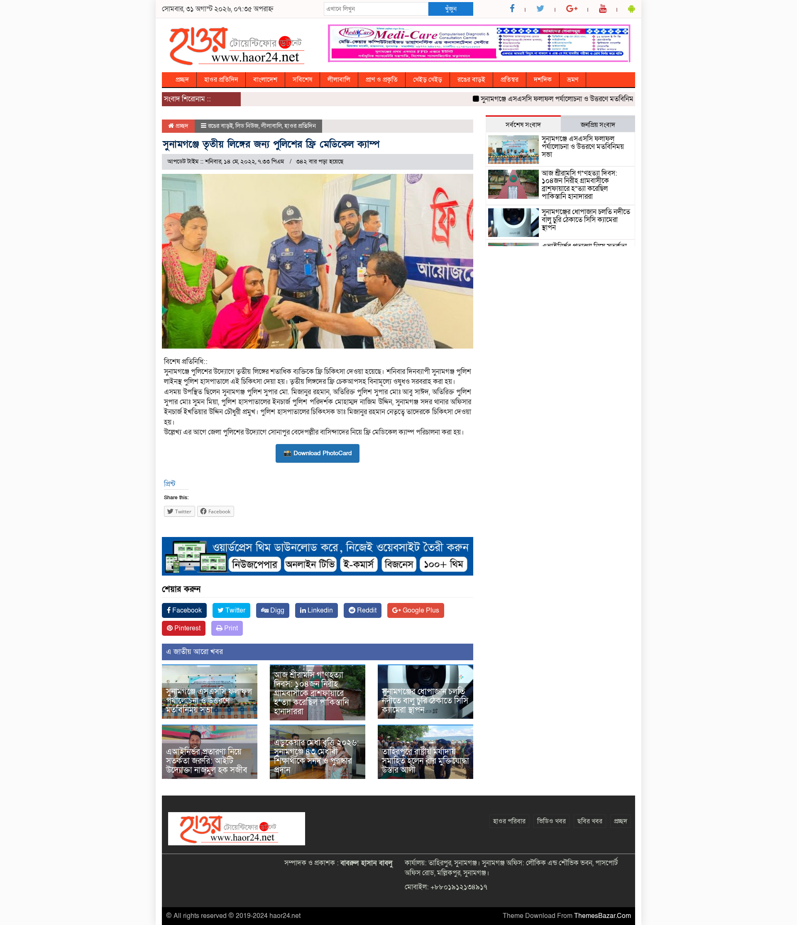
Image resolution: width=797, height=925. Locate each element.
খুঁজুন (451, 9)
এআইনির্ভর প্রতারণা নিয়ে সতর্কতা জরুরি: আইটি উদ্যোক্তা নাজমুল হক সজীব (206, 761)
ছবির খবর (589, 821)
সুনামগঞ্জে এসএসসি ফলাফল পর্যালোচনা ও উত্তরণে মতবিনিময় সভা (546, 99)
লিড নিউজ (247, 126)
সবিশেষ (302, 79)
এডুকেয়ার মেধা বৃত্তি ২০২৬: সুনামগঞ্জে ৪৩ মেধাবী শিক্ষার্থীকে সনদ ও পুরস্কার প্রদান (316, 756)
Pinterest (186, 628)
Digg (276, 610)
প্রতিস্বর (509, 79)
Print (230, 628)
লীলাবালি (339, 79)
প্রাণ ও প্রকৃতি (382, 79)
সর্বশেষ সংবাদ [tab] (523, 124)
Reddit (365, 610)
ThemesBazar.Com (602, 915)
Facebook (186, 610)
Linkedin (319, 610)
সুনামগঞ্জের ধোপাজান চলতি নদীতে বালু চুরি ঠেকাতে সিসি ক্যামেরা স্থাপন (425, 700)
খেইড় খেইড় (427, 79)
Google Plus (420, 610)
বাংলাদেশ (265, 79)
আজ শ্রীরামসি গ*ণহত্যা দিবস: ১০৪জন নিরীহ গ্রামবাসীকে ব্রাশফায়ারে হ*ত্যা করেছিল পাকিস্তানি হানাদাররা (311, 693)
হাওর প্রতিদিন (221, 79)
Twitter (234, 610)
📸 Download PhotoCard (318, 453)
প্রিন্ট (169, 484)
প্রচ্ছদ (182, 79)
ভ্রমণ (572, 79)
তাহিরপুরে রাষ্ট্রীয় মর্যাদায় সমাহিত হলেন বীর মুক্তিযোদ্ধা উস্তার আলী (425, 761)
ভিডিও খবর (551, 821)
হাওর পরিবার (509, 821)
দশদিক (543, 79)
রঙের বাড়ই (471, 79)
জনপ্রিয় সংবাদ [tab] (598, 124)
